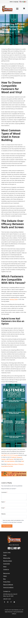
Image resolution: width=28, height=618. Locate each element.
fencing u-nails (13, 299)
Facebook (13, 457)
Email (3, 507)
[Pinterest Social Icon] (11, 602)
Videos (5, 576)
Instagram (19, 457)
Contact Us (6, 569)
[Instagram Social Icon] (8, 602)
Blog (4, 579)
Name (3, 501)
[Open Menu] (17, 9)
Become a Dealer (7, 561)
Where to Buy (6, 558)
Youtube (3, 459)
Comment (4, 492)
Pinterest (11, 459)
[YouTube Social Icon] (14, 602)
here (22, 461)
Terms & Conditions (8, 587)
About (4, 566)
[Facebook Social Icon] (4, 602)
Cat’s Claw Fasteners (9, 461)
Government (6, 563)
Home (4, 555)
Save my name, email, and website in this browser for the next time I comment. (13, 521)
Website (3, 513)
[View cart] (24, 9)
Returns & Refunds (8, 584)
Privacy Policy (6, 581)
